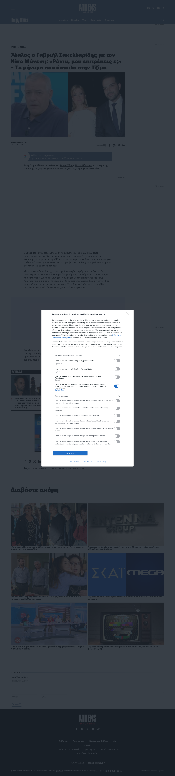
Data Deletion (74, 462)
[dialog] (87, 388)
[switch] (117, 360)
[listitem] (87, 355)
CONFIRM (70, 453)
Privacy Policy (101, 462)
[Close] (128, 314)
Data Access (87, 462)
